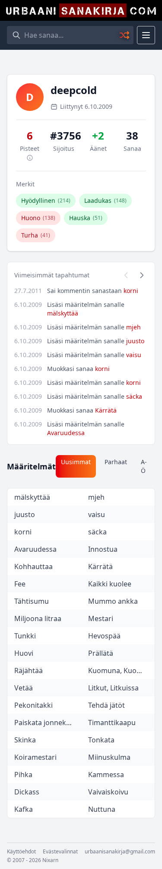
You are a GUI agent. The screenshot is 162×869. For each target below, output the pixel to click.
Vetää (23, 688)
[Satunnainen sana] (125, 35)
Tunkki (25, 636)
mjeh (133, 327)
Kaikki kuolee (109, 584)
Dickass (26, 792)
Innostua (103, 549)
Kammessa (106, 774)
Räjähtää (28, 670)
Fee (19, 584)
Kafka (23, 809)
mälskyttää (62, 313)
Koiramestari (35, 757)
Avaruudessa (66, 433)
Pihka (23, 774)
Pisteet (29, 148)
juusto (135, 341)
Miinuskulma (109, 757)
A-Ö (144, 466)
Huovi (23, 653)
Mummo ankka (113, 601)
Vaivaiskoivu (108, 792)
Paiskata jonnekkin (45, 722)
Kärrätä (106, 410)
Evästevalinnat (60, 851)
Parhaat (116, 462)
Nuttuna (101, 809)
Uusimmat (76, 462)
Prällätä (100, 653)
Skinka (25, 740)
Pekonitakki (33, 705)
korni (131, 290)
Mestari (100, 618)
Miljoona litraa (37, 618)
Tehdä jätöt (106, 705)
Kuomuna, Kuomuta (121, 670)
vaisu (133, 355)
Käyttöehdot (21, 851)
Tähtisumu (31, 601)
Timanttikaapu (112, 722)
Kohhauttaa (33, 566)
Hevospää (104, 636)
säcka (134, 396)
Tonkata (101, 740)
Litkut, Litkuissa (113, 688)
